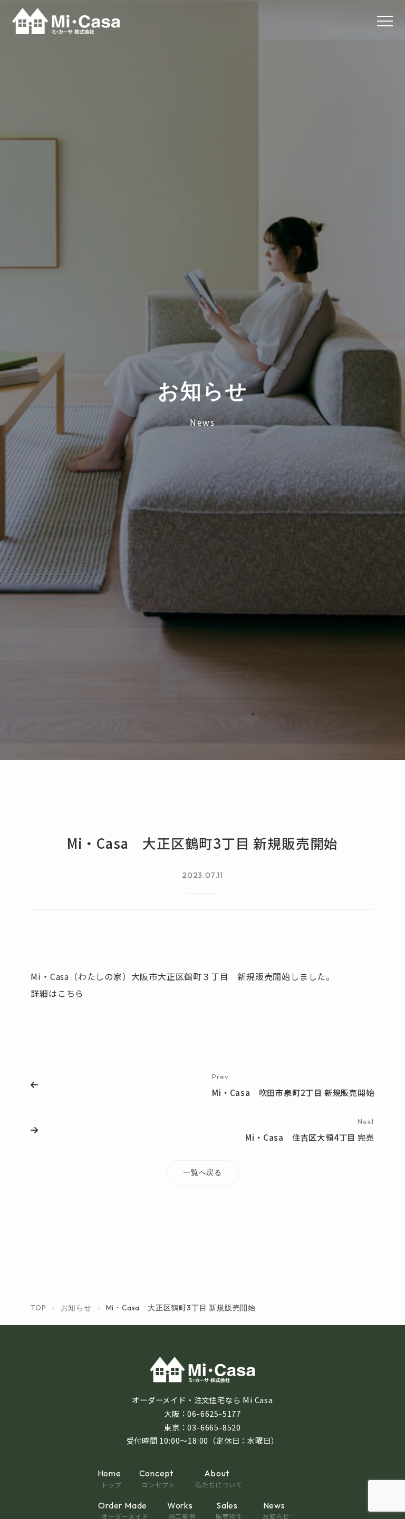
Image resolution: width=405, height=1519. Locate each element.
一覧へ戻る (202, 1172)
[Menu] (385, 21)
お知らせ (76, 1307)
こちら (70, 993)
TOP (38, 1307)
